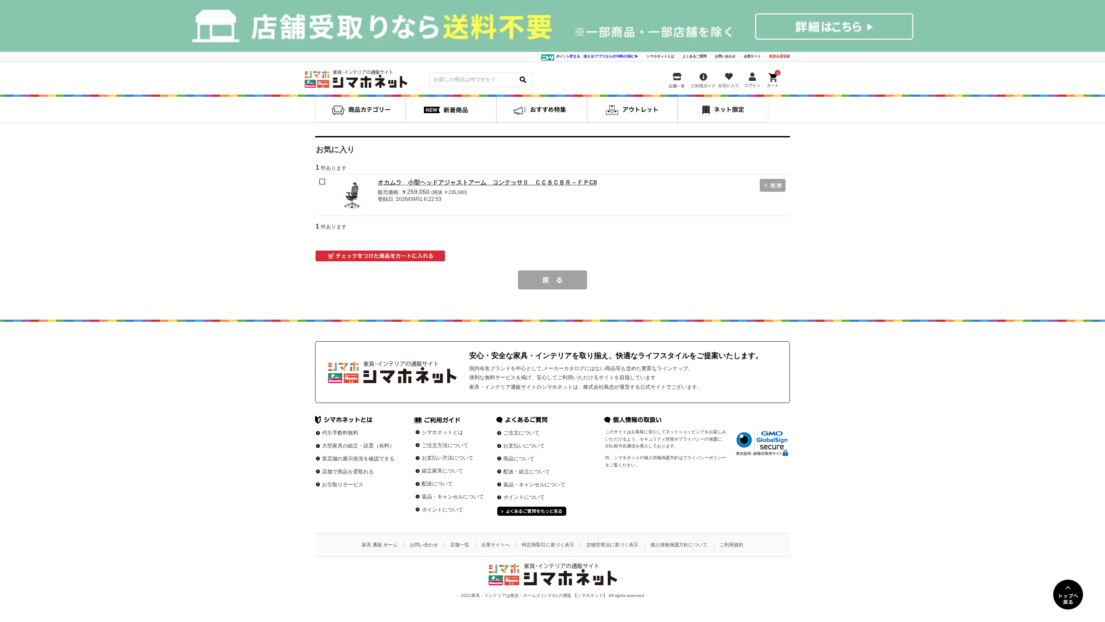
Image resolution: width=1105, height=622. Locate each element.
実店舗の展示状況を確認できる (358, 459)
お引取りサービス (342, 485)
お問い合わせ (725, 56)
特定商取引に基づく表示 (548, 544)
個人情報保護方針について (678, 544)
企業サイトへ (495, 544)
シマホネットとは (660, 56)
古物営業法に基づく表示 (612, 544)
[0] (773, 79)
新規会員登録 (779, 56)
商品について (518, 459)
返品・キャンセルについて (453, 497)
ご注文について (521, 433)
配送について (437, 484)
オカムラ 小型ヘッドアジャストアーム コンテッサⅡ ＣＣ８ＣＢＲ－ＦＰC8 (487, 182)
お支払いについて (524, 446)
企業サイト (752, 56)
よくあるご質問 (694, 56)
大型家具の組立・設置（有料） (358, 446)
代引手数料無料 (340, 433)
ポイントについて (442, 510)
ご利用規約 (731, 544)
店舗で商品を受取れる (348, 472)
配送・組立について (526, 472)
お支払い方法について (448, 458)
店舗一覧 (459, 544)
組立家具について (442, 471)
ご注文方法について (445, 445)
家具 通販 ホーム (380, 544)
